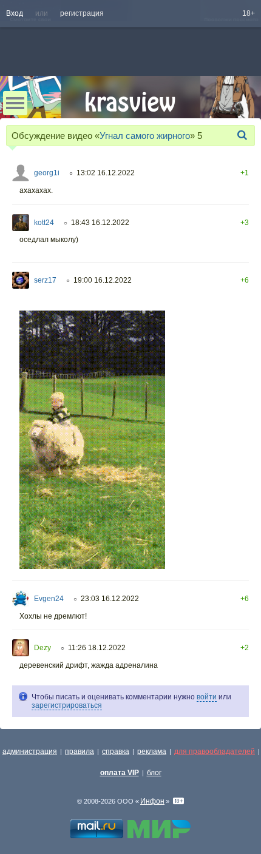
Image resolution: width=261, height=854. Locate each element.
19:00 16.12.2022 (102, 280)
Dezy (42, 648)
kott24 (44, 222)
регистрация (82, 13)
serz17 (45, 280)
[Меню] (15, 103)
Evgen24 (49, 598)
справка (115, 751)
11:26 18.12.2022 (97, 648)
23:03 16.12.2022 (110, 598)
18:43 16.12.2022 (100, 222)
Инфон (152, 801)
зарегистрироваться (67, 705)
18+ (248, 13)
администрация (29, 751)
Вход (14, 13)
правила (79, 751)
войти (207, 697)
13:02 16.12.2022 (105, 173)
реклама (151, 751)
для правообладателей (214, 751)
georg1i (46, 173)
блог (154, 772)
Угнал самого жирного (145, 135)
